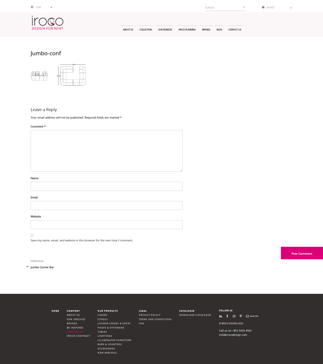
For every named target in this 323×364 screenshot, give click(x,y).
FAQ (141, 323)
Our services (165, 29)
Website (36, 216)
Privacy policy (149, 315)
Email (34, 197)
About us (128, 29)
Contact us (234, 29)
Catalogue (187, 310)
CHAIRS (102, 315)
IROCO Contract (78, 335)
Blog (219, 29)
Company (73, 310)
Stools (103, 319)
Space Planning (187, 29)
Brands (206, 29)
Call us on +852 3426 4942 (235, 330)
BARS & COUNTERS (109, 344)
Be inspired (75, 327)
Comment (38, 126)
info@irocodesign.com (233, 335)
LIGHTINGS (105, 335)
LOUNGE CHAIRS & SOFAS (114, 323)
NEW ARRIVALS (107, 352)
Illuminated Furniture (114, 340)
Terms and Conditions (155, 319)
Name (34, 178)
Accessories (106, 348)
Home (55, 310)
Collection (145, 29)
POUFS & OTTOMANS (111, 327)
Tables (102, 331)
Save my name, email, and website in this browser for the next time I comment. (82, 240)
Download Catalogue (195, 315)
